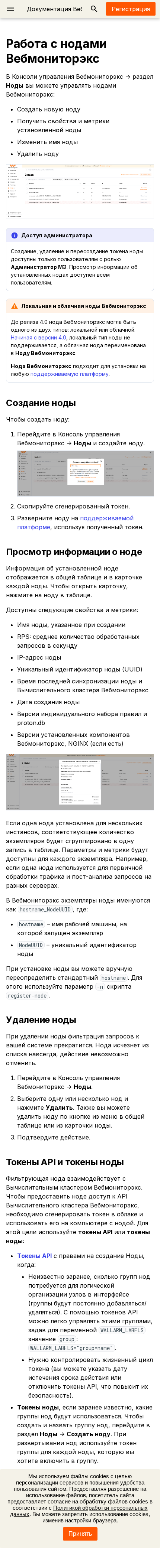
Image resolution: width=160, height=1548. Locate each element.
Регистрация (131, 9)
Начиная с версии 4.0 (38, 337)
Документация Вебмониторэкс (73, 9)
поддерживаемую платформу (70, 374)
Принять (80, 1534)
